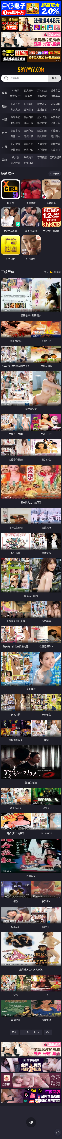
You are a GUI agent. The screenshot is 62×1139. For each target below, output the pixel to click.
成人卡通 (42, 117)
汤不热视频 (55, 157)
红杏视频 (15, 163)
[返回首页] (57, 1132)
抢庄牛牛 (55, 96)
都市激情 (15, 144)
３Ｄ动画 (55, 103)
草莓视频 (42, 157)
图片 (4, 133)
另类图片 (55, 136)
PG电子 (15, 90)
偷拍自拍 (28, 117)
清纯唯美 (28, 136)
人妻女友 (42, 144)
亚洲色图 (28, 130)
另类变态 (55, 122)
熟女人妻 (15, 109)
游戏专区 (55, 90)
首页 (14, 1032)
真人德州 (28, 90)
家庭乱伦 (28, 144)
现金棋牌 (42, 96)
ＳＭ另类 (55, 109)
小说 (4, 146)
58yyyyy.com (31, 69)
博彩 (4, 93)
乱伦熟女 (42, 122)
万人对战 (42, 90)
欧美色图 (42, 130)
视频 (4, 106)
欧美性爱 (55, 117)
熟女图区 (42, 136)
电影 (4, 119)
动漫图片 (55, 130)
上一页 (25, 1032)
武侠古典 (55, 144)
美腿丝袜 (15, 136)
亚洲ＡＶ (15, 103)
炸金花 (28, 96)
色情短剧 (28, 163)
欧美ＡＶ (42, 103)
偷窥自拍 (15, 130)
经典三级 (28, 122)
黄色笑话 (42, 149)
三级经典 (7, 272)
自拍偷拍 (28, 103)
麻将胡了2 (15, 96)
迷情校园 (15, 149)
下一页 (36, 1032)
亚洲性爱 (15, 117)
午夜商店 (28, 157)
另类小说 (28, 149)
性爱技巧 (55, 149)
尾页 (48, 1032)
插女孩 (15, 157)
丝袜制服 (28, 109)
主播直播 (42, 109)
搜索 (54, 78)
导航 (4, 160)
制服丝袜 (15, 122)
